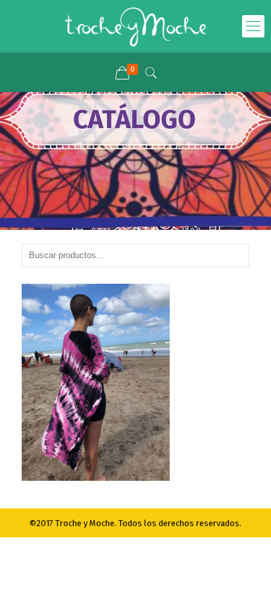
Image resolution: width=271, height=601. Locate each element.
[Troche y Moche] (135, 26)
